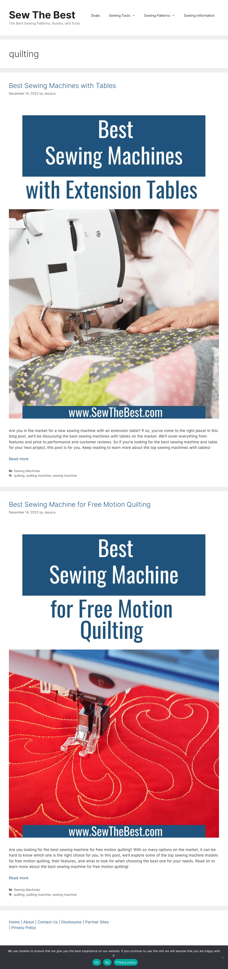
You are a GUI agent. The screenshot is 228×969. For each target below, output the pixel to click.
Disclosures (71, 922)
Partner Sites (97, 922)
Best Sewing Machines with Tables (62, 85)
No (107, 962)
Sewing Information (199, 15)
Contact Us (48, 922)
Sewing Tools (119, 15)
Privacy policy (126, 962)
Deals (95, 15)
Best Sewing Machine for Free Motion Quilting (80, 504)
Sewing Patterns (157, 15)
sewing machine (64, 475)
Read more (18, 459)
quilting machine (38, 475)
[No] (222, 957)
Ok (97, 962)
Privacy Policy (23, 927)
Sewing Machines (27, 471)
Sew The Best (42, 15)
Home (14, 922)
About (28, 922)
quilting (19, 475)
